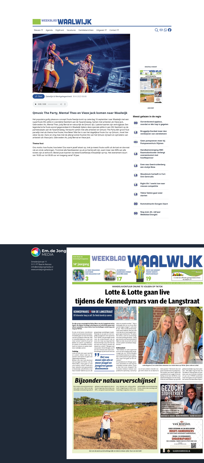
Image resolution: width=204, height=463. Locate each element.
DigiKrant (59, 30)
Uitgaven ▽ (101, 30)
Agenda (49, 30)
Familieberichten (86, 30)
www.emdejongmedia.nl (42, 269)
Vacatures (71, 30)
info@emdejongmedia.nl (42, 267)
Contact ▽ (114, 30)
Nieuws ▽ (38, 30)
